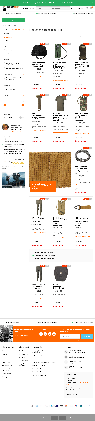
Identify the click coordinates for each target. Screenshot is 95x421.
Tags (9, 25)
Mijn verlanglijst (23, 360)
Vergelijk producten (22, 364)
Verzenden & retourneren (6, 369)
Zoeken (67, 8)
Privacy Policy (6, 362)
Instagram (45, 334)
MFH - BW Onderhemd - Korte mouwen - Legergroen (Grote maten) (60, 117)
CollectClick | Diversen (39, 375)
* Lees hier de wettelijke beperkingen (70, 340)
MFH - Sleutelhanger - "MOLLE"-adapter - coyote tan (39, 116)
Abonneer (87, 336)
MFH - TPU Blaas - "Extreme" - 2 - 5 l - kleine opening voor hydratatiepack (60, 65)
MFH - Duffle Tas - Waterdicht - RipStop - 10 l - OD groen (82, 65)
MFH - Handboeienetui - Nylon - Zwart (60, 286)
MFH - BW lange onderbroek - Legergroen (38, 219)
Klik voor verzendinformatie (39, 76)
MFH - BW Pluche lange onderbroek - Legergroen (39, 286)
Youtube (54, 334)
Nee (63, 417)
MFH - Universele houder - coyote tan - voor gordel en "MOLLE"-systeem (81, 221)
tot (13, 100)
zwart (9, 53)
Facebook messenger (75, 361)
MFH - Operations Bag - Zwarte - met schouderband (39, 64)
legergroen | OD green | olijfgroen (13, 78)
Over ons (5, 351)
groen (9, 50)
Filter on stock (8, 117)
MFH (7, 40)
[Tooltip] (5, 139)
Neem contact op (16, 131)
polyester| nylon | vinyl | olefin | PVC (13, 64)
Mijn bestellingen (24, 354)
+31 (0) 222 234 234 (75, 351)
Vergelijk (36, 84)
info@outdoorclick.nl (75, 356)
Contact (32, 8)
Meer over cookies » (75, 417)
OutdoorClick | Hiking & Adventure (42, 359)
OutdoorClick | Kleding (39, 356)
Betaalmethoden (7, 365)
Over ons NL (25, 8)
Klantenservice (6, 373)
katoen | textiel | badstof (14, 68)
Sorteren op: (71, 37)
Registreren (22, 351)
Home (4, 25)
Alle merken (10, 37)
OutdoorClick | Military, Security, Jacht (43, 362)
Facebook (41, 334)
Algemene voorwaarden (6, 355)
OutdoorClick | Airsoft (39, 365)
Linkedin (49, 334)
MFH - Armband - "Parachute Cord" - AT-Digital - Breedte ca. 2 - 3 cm (82, 170)
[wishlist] (87, 8)
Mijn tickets (22, 357)
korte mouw (11, 89)
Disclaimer (5, 359)
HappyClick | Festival (38, 372)
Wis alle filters (16, 29)
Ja (54, 417)
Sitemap (4, 377)
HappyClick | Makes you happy (41, 369)
